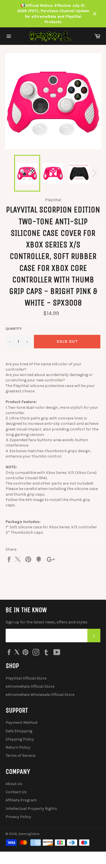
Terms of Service (20, 755)
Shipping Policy (20, 739)
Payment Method (21, 722)
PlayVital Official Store (26, 678)
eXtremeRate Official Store (30, 686)
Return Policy (18, 747)
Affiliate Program (21, 800)
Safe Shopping (19, 731)
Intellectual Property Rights (31, 808)
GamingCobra (28, 834)
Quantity (14, 329)
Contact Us (16, 792)
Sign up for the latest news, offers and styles (47, 622)
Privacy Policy (18, 816)
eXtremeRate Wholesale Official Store (40, 694)
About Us (14, 783)
